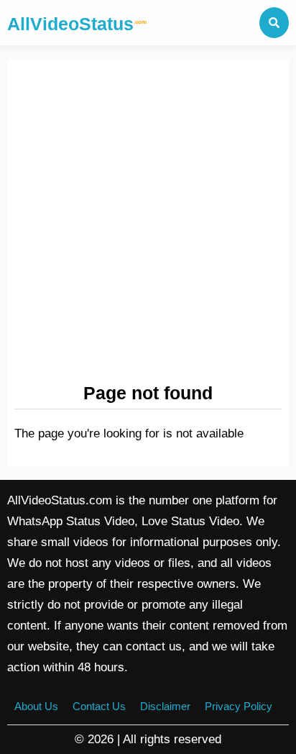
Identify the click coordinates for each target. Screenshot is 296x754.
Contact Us (99, 706)
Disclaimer (165, 706)
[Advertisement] (148, 222)
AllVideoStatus (77, 24)
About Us (36, 706)
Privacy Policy (238, 706)
